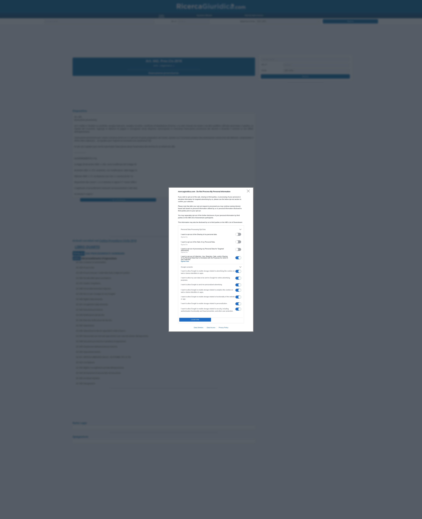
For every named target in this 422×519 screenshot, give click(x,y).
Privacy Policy (223, 327)
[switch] (238, 234)
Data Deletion (198, 327)
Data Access (211, 327)
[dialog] (211, 259)
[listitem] (211, 229)
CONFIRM (195, 319)
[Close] (249, 192)
